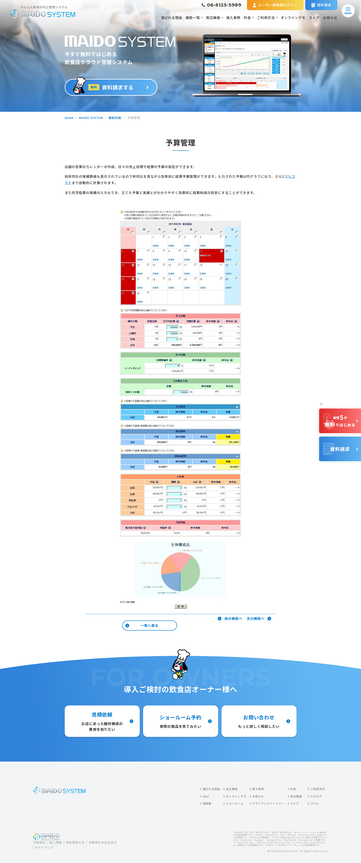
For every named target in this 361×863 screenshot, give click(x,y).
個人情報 (55, 842)
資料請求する (112, 87)
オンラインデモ (293, 17)
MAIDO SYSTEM (91, 118)
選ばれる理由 (172, 17)
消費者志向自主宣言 (103, 842)
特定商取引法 (75, 842)
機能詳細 (115, 118)
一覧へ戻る (149, 625)
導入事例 (233, 17)
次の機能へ (255, 618)
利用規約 (39, 842)
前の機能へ (233, 618)
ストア (314, 17)
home (69, 118)
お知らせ (330, 17)
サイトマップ (44, 847)
